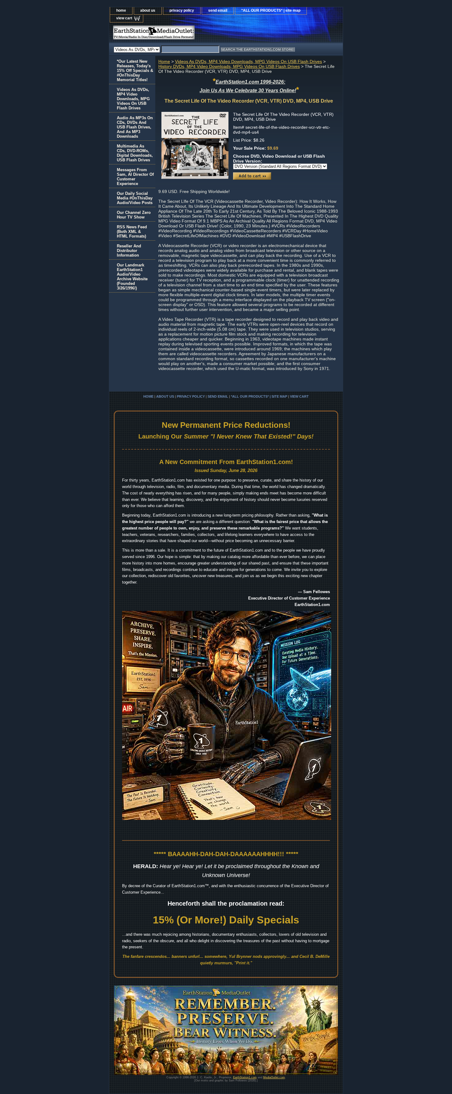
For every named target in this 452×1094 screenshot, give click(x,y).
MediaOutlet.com (274, 1077)
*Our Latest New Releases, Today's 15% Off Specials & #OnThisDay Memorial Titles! (135, 70)
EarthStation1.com (245, 1077)
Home (164, 61)
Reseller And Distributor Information (129, 251)
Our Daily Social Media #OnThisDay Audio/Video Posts (135, 198)
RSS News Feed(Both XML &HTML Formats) (132, 231)
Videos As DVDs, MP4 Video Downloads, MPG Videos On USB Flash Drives (248, 61)
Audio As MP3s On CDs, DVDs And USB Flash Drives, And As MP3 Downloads (135, 127)
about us (147, 10)
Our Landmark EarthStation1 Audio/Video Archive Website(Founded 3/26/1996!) (132, 276)
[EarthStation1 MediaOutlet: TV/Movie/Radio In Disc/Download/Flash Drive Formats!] (186, 34)
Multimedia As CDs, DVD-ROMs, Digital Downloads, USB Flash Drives (135, 153)
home (121, 10)
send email (217, 10)
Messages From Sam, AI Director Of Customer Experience (135, 176)
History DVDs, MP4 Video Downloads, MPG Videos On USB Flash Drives (229, 66)
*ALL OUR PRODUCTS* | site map (270, 10)
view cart (124, 18)
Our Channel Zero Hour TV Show (134, 214)
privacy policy (181, 10)
